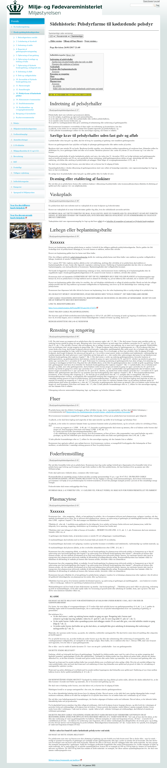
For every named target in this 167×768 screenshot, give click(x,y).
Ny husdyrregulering (21, 27)
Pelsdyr (16, 123)
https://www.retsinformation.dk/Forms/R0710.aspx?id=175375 (72, 308)
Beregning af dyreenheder (26, 114)
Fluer (52, 76)
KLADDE (57, 86)
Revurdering (18, 156)
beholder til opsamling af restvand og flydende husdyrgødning (130, 221)
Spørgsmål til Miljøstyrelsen (24, 192)
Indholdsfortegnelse (21, 181)
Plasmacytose (55, 81)
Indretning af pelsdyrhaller (61, 59)
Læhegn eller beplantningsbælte (63, 69)
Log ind (157, 1)
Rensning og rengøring (59, 74)
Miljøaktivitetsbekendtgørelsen (25, 129)
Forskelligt (18, 167)
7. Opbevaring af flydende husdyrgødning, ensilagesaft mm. (28, 66)
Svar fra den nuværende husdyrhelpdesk (21, 216)
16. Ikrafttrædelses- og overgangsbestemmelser (25, 108)
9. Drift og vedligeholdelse (26, 75)
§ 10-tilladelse (19, 145)
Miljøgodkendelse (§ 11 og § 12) (26, 151)
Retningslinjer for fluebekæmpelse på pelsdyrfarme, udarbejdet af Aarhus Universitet (98, 412)
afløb (100, 221)
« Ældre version (55, 41)
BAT (15, 162)
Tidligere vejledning (21, 173)
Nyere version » (90, 41)
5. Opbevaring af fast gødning (27, 55)
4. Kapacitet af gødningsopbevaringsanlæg (26, 50)
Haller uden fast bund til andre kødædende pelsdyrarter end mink (78, 89)
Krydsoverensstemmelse (25, 117)
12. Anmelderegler (23, 89)
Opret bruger (148, 1)
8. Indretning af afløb (24, 72)
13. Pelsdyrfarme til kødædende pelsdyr (28, 94)
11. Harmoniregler (23, 86)
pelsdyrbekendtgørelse (78, 257)
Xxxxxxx (55, 71)
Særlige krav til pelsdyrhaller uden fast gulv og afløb (72, 62)
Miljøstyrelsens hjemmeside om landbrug (64, 760)
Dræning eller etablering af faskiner (65, 64)
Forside (15, 21)
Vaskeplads (55, 67)
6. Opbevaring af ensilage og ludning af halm (27, 60)
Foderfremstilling (57, 79)
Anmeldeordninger (21, 140)
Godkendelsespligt (20, 134)
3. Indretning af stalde (24, 45)
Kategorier (18, 187)
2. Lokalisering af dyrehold (26, 41)
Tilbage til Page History (73, 41)
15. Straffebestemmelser (25, 103)
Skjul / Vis (70, 55)
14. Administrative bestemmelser (28, 100)
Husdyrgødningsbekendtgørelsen (26, 32)
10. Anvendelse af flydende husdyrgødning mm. (26, 80)
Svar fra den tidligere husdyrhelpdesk (20, 206)
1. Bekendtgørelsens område (26, 37)
